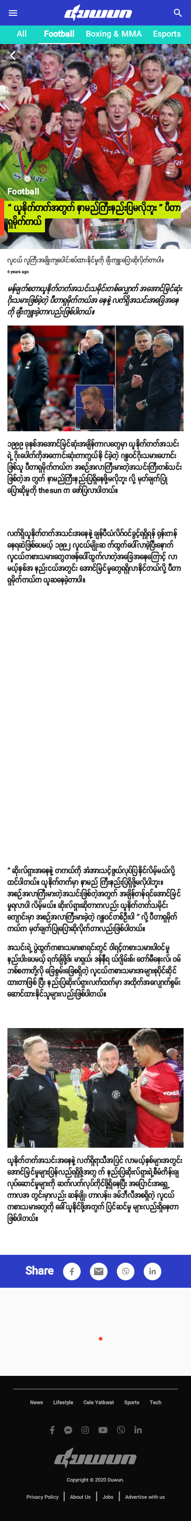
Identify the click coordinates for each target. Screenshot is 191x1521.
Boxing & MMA (114, 34)
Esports (167, 34)
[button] (71, 1271)
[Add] (72, 1271)
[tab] (21, 35)
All (22, 34)
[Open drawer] (13, 13)
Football (59, 34)
